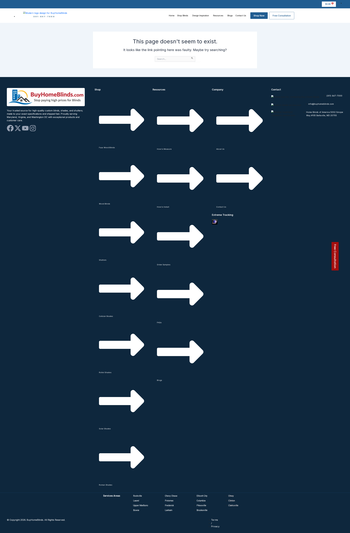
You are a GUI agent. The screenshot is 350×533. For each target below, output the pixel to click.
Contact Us (240, 15)
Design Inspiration (200, 15)
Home (171, 15)
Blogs (230, 15)
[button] (183, 15)
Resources (218, 15)
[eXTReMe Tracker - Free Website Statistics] (215, 221)
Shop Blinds (182, 15)
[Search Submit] (192, 57)
